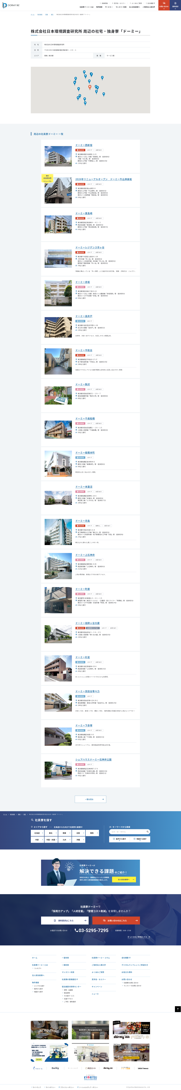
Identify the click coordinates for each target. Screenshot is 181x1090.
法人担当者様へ (134, 7)
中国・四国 (50, 839)
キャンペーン (97, 986)
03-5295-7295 (93, 930)
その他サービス (69, 996)
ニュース (95, 993)
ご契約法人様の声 (149, 7)
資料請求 (175, 4)
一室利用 (65, 957)
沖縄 (78, 839)
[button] (96, 87)
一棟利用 (65, 965)
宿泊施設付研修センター (71, 986)
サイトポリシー (50, 1087)
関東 (46, 14)
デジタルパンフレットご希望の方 (135, 965)
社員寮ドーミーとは (87, 7)
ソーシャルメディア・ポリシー (88, 1087)
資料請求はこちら (64, 920)
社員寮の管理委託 (69, 979)
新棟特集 (105, 3)
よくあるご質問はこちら (138, 937)
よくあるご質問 (136, 3)
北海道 (37, 833)
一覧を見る (89, 799)
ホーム (32, 14)
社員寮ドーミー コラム (101, 957)
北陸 (78, 833)
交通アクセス (68, 999)
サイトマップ (37, 1087)
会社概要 (150, 3)
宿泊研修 (67, 993)
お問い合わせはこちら (115, 920)
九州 (64, 839)
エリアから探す (39, 986)
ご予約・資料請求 (70, 1002)
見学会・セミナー (118, 3)
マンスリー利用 (121, 7)
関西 (92, 833)
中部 (37, 839)
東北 (51, 833)
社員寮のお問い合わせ (131, 983)
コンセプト (37, 968)
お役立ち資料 (127, 972)
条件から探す (119, 839)
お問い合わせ (164, 4)
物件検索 (99, 7)
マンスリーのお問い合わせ (132, 986)
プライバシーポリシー (67, 1087)
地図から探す (140, 839)
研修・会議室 (68, 990)
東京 (52, 14)
